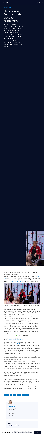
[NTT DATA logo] (4, 2)
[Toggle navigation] (43, 2)
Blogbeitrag (6, 395)
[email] (9, 425)
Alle (11, 395)
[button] (38, 2)
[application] (22, 432)
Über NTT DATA (25, 395)
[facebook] (11, 425)
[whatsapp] (19, 425)
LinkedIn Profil (11, 415)
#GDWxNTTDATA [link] (12, 339)
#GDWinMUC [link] (19, 339)
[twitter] (16, 425)
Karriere (18, 395)
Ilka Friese (19, 343)
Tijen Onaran (22, 279)
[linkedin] (14, 425)
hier (23, 388)
